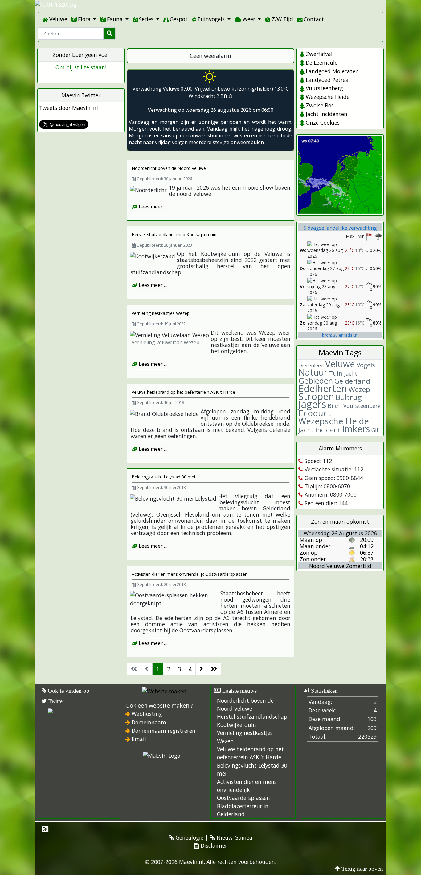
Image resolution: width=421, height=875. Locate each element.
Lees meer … (152, 206)
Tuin (336, 373)
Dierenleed (311, 365)
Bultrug (349, 397)
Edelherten (322, 388)
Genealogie (188, 837)
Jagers (312, 404)
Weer (249, 19)
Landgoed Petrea (327, 79)
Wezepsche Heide (327, 96)
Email (139, 739)
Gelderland (352, 381)
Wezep (359, 389)
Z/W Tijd (282, 19)
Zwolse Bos (319, 105)
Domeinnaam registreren (163, 730)
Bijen (335, 405)
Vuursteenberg (324, 88)
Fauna (115, 19)
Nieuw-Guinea (233, 837)
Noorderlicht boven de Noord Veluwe (169, 168)
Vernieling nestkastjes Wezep (161, 313)
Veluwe (58, 19)
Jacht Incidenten (326, 114)
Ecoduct (314, 413)
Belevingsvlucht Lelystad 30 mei (163, 477)
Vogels (366, 365)
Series (146, 19)
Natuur (312, 372)
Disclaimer (213, 845)
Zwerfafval (319, 54)
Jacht (350, 373)
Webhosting (147, 713)
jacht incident (319, 429)
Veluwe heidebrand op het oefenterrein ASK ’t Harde (183, 392)
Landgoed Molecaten (332, 71)
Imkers (356, 429)
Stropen (316, 396)
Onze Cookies (322, 122)
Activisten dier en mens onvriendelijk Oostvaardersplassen (189, 574)
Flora (84, 19)
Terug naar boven (362, 868)
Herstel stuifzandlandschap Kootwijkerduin (174, 234)
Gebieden (315, 380)
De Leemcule (321, 62)
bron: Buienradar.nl (340, 335)
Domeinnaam (149, 722)
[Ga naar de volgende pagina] (201, 669)
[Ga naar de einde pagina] (214, 669)
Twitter (55, 701)
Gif (374, 430)
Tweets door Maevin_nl (68, 107)
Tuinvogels (211, 19)
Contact (314, 19)
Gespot (179, 19)
